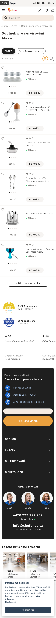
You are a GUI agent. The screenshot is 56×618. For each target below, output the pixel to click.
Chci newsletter (28, 421)
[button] (28, 51)
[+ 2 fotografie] (12, 253)
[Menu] (3, 10)
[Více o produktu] (12, 76)
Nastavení (10, 602)
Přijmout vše (28, 610)
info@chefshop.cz (28, 526)
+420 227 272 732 (28, 515)
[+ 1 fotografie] (12, 218)
